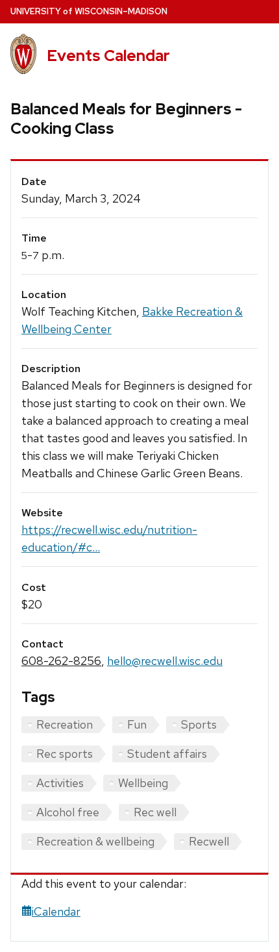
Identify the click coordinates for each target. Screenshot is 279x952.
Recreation (64, 724)
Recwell (209, 841)
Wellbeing (143, 782)
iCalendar (56, 911)
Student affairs (167, 753)
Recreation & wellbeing (95, 841)
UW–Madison (88, 11)
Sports (199, 724)
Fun (137, 724)
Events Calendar (108, 55)
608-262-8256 (61, 660)
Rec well (155, 812)
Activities (60, 782)
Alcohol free (67, 812)
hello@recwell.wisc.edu (165, 660)
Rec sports (64, 753)
